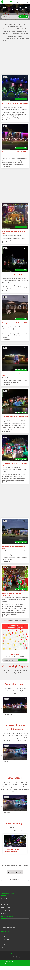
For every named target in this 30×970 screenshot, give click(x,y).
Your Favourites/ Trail (6, 922)
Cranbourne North (10, 714)
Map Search (24, 16)
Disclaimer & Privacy (6, 942)
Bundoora (7, 761)
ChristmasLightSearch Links (8, 927)
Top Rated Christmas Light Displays (15, 727)
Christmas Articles (5, 924)
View (6, 698)
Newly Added (14, 777)
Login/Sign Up (5, 945)
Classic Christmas (7, 378)
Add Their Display (20, 789)
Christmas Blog (14, 823)
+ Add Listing (4, 913)
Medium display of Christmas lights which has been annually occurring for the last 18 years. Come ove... (15, 280)
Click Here (7, 620)
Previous (2, 707)
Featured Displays (14, 684)
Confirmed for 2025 (20, 99)
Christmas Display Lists (7, 910)
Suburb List (4, 901)
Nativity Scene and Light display (11, 235)
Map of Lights (4, 898)
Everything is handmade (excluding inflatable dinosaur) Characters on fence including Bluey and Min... (14, 329)
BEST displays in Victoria (7, 904)
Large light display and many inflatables (14, 421)
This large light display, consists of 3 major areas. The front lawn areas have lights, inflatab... (15, 599)
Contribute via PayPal (15, 872)
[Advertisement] (15, 59)
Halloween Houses (7, 947)
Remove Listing (5, 939)
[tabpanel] (15, 707)
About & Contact (5, 936)
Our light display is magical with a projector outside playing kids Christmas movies (14, 469)
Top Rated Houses (5, 907)
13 (6, 567)
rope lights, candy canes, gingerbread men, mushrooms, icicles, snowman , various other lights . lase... (13, 553)
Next (28, 707)
